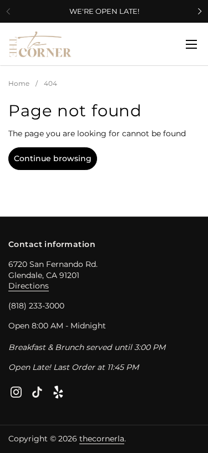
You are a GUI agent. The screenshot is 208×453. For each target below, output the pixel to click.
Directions (28, 286)
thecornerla (101, 439)
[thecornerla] (40, 44)
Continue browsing (53, 158)
